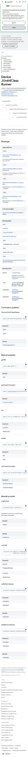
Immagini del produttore (7, 692)
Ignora (14, 23)
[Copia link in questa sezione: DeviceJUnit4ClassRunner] (21, 312)
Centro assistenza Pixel (6, 727)
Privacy (16, 748)
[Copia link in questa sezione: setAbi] (7, 438)
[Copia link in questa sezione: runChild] (8, 545)
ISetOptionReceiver (7, 94)
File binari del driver (6, 695)
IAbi (4, 224)
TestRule (5, 188)
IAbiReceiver (13, 92)
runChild (14, 282)
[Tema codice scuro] (26, 317)
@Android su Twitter (6, 704)
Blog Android (4, 708)
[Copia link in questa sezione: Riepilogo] (11, 142)
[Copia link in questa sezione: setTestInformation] (16, 466)
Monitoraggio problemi (7, 740)
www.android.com (5, 732)
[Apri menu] (2, 2)
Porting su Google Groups (7, 718)
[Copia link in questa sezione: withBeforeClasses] (16, 625)
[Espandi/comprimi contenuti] (13, 56)
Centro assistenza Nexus (7, 730)
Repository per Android (7, 682)
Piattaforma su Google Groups (8, 713)
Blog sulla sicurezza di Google (8, 711)
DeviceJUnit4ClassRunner (10, 212)
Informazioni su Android (7, 745)
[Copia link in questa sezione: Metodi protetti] (16, 497)
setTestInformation (9, 260)
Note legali (5, 748)
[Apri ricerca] (17, 2)
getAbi (5, 228)
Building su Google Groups (7, 716)
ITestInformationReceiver (9, 95)
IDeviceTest (5, 131)
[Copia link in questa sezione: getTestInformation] (17, 385)
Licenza (11, 748)
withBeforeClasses (15, 297)
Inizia (14, 27)
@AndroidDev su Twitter (7, 706)
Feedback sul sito (6, 750)
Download (3, 687)
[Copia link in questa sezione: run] (5, 410)
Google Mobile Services (7, 735)
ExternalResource (18, 187)
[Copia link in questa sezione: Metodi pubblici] (16, 355)
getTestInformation (9, 236)
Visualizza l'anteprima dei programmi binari (12, 690)
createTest (15, 272)
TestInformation (8, 232)
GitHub (3, 697)
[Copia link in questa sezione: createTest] (10, 501)
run (4, 244)
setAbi (5, 252)
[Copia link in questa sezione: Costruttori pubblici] (20, 308)
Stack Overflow (5, 737)
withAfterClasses (15, 290)
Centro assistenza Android (7, 725)
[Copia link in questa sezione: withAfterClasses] (15, 584)
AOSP (2, 52)
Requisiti (3, 685)
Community (18, 745)
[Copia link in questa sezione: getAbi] (7, 360)
